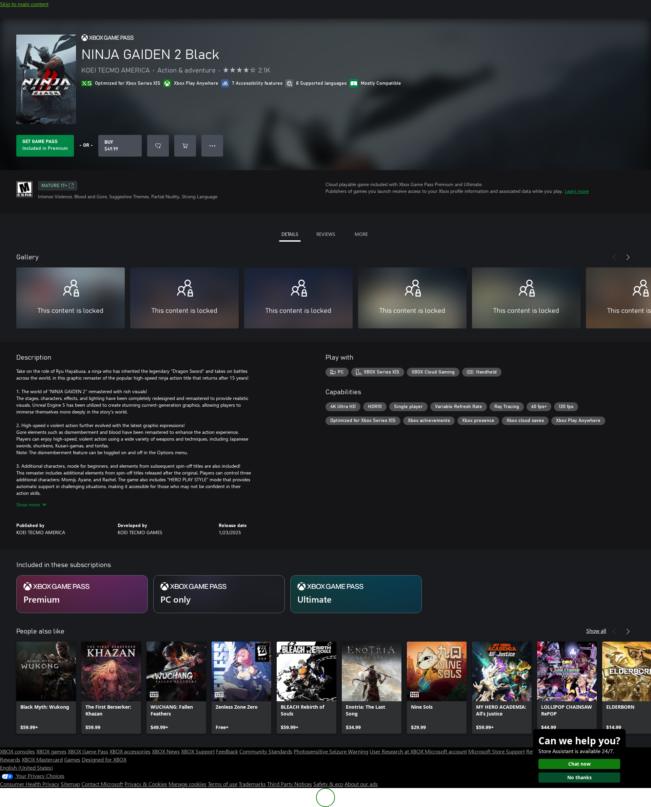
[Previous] (614, 257)
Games (72, 759)
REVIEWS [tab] (325, 234)
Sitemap (70, 783)
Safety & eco (328, 783)
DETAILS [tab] (289, 234)
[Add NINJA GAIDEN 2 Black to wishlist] (158, 146)
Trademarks (252, 783)
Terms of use (222, 783)
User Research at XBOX (397, 751)
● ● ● (212, 145)
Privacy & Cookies (145, 783)
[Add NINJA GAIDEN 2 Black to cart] (185, 146)
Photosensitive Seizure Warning (331, 751)
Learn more (577, 191)
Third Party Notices (289, 783)
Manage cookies (187, 783)
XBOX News (166, 751)
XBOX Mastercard (42, 759)
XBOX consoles (17, 751)
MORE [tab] (361, 234)
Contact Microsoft (102, 783)
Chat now (579, 764)
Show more (28, 504)
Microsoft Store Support (496, 751)
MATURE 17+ (54, 185)
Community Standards (265, 751)
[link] (46, 688)
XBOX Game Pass (88, 751)
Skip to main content (24, 3)
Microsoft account (446, 751)
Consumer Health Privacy (29, 783)
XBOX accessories (130, 751)
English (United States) (26, 767)
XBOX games (51, 751)
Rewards (10, 759)
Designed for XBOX (104, 759)
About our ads (361, 783)
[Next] (628, 257)
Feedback (227, 751)
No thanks (579, 777)
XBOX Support (198, 751)
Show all (596, 630)
